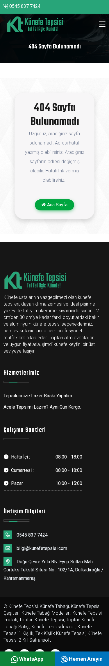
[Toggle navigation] (102, 24)
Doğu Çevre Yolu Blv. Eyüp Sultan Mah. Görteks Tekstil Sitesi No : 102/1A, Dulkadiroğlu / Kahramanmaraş (53, 570)
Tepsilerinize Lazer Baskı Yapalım (37, 395)
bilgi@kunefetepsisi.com (42, 548)
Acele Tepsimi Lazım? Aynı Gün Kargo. (42, 407)
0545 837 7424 (24, 6)
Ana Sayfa (56, 204)
